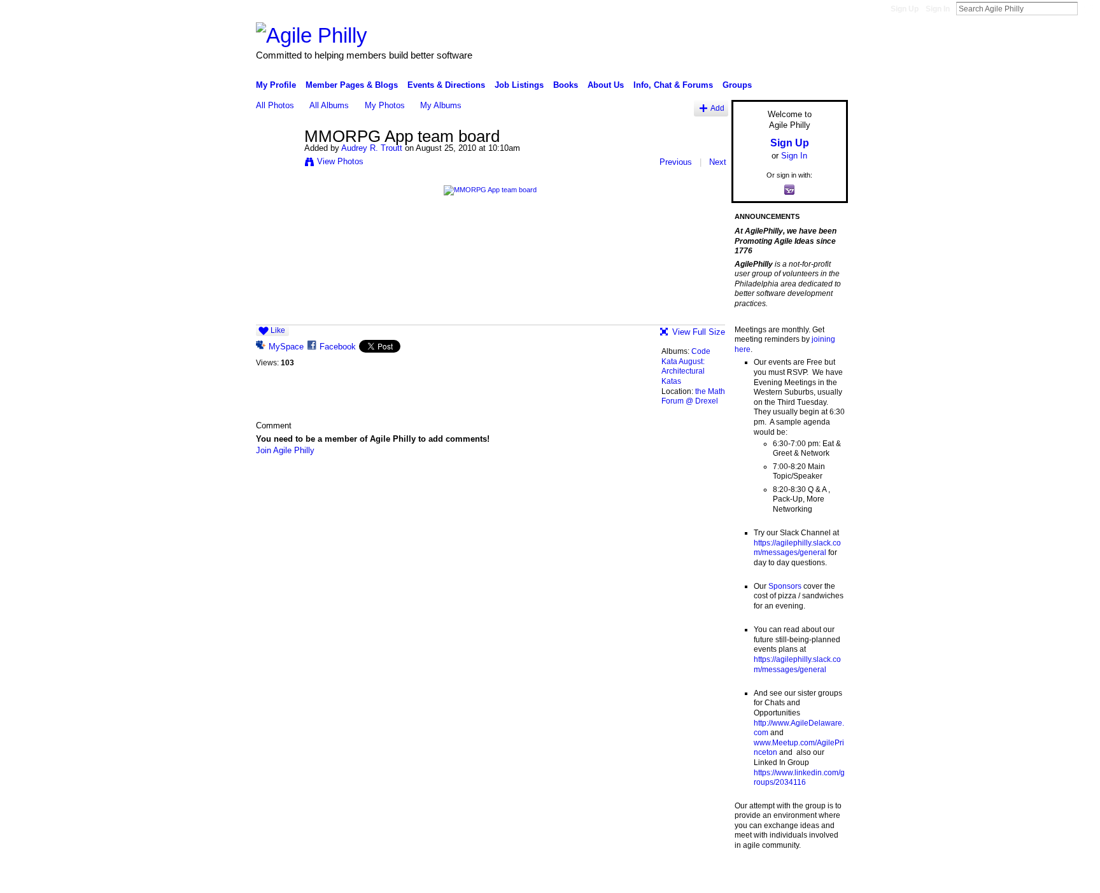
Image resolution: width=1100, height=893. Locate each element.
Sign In (938, 8)
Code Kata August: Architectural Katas (685, 366)
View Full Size (698, 332)
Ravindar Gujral (351, 878)
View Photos (340, 161)
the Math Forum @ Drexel (693, 396)
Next (717, 162)
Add (717, 108)
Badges (703, 878)
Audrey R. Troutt (371, 148)
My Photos (385, 105)
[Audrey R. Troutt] (276, 163)
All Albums (329, 105)
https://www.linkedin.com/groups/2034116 (799, 777)
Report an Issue (753, 878)
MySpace (286, 346)
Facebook (338, 346)
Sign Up (905, 8)
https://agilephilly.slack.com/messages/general (797, 548)
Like (278, 330)
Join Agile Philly (285, 450)
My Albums (441, 105)
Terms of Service (819, 878)
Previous (675, 162)
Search (1088, 8)
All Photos (275, 105)
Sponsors (784, 586)
